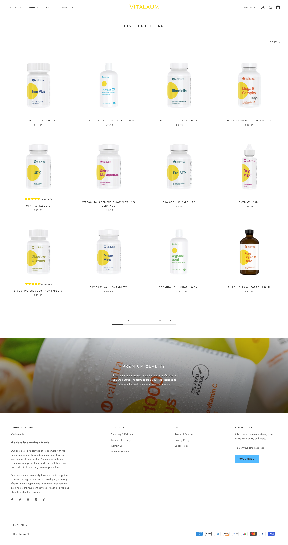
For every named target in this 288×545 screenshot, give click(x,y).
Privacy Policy (182, 440)
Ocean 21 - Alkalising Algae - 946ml (109, 120)
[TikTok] (44, 499)
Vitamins (15, 7)
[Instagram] (28, 499)
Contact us (116, 446)
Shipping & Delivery (122, 434)
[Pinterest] (36, 499)
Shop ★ (34, 7)
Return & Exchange (121, 440)
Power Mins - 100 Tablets (109, 287)
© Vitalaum (21, 534)
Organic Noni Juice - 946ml (179, 287)
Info (49, 7)
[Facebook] (12, 499)
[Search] (270, 7)
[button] (33, 199)
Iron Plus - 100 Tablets (38, 120)
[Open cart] (278, 7)
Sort (274, 42)
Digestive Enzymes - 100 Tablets (38, 291)
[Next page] (170, 321)
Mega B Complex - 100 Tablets (249, 120)
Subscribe (247, 459)
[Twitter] (20, 499)
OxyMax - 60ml (249, 202)
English (247, 7)
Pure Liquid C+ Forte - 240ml (249, 287)
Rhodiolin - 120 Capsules (179, 120)
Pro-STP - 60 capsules (179, 202)
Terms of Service (120, 451)
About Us (67, 7)
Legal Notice (182, 446)
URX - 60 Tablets (38, 206)
